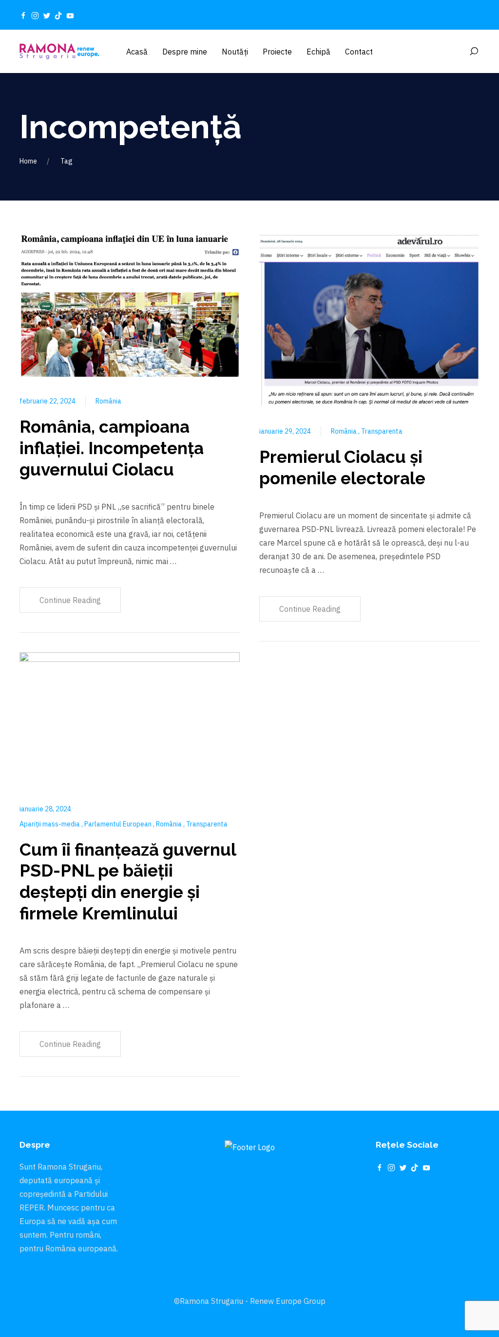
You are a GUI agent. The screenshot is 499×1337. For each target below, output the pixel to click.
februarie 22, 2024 (47, 401)
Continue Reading (70, 600)
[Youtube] (70, 15)
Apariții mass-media (50, 824)
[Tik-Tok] (58, 15)
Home (28, 161)
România (108, 401)
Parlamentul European (118, 824)
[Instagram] (35, 15)
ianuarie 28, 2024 (45, 809)
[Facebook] (23, 15)
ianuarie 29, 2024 (285, 431)
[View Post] (129, 305)
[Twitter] (47, 15)
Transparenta (207, 824)
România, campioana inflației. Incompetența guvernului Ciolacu (111, 448)
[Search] (474, 51)
